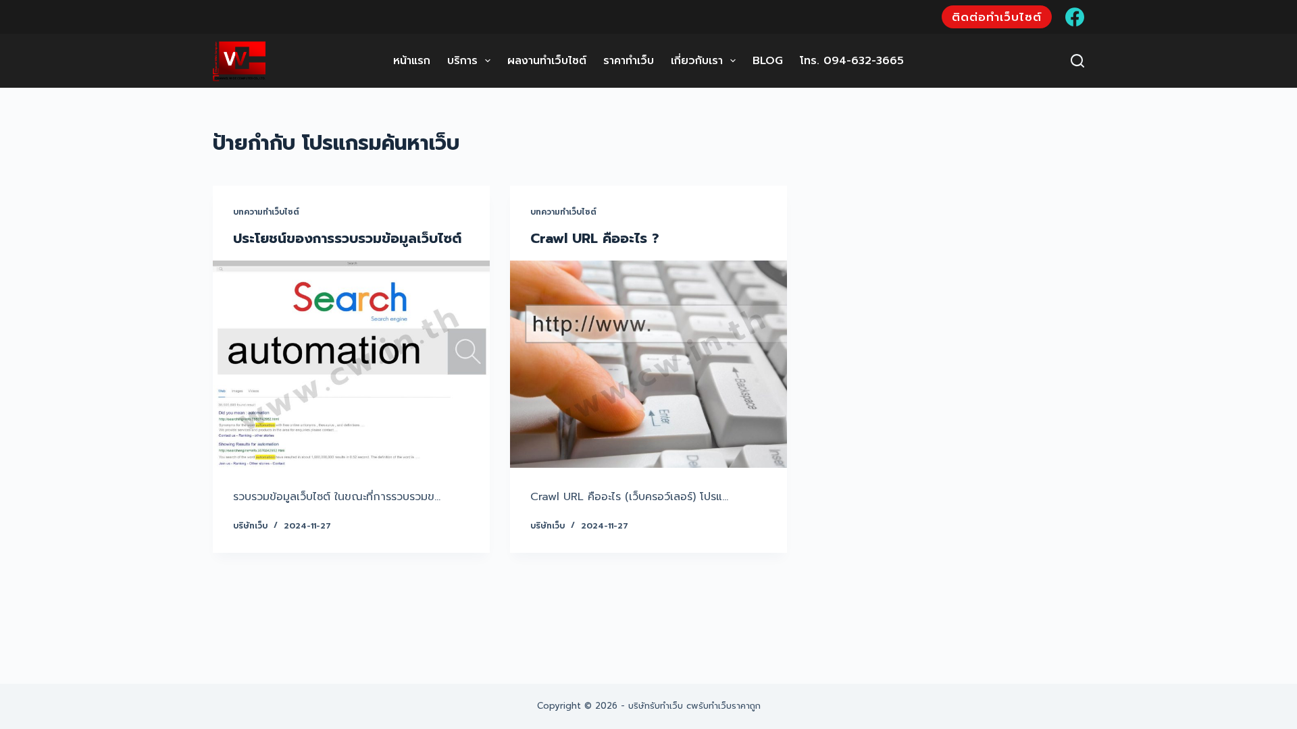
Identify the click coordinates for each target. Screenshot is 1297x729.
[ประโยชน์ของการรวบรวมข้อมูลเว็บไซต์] (351, 364)
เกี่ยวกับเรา (697, 61)
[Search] (1077, 61)
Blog (768, 61)
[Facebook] (1074, 16)
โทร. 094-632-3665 (852, 61)
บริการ (462, 61)
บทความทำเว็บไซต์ (266, 212)
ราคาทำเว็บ (628, 61)
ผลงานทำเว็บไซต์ (546, 61)
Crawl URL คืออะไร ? (594, 238)
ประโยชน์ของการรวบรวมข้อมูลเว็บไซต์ (347, 238)
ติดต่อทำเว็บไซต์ (997, 17)
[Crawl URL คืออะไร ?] (648, 364)
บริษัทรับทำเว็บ (655, 705)
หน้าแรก (411, 61)
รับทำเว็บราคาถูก (729, 705)
